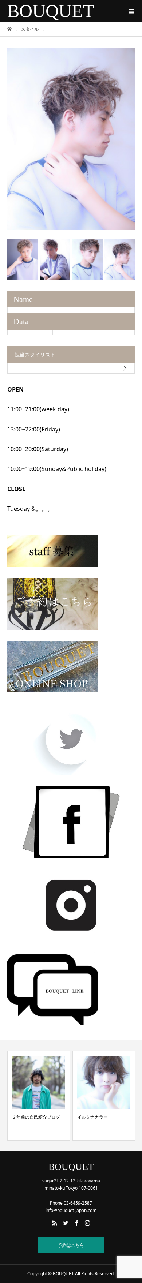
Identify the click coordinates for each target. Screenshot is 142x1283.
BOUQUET (50, 11)
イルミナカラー (92, 1117)
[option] (71, 139)
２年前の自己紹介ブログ (36, 1117)
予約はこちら (71, 1245)
